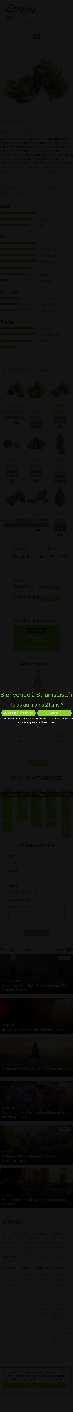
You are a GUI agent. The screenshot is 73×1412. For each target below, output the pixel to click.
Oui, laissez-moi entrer (18, 713)
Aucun (54, 713)
